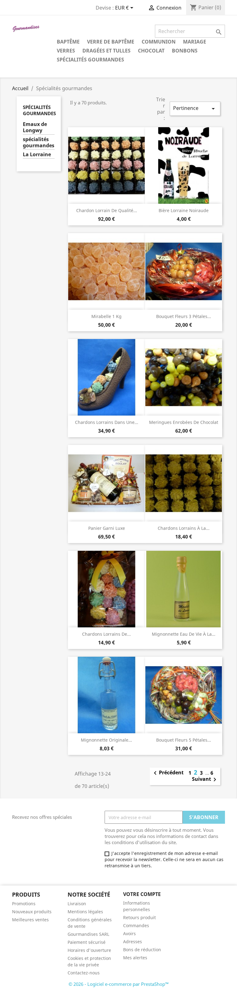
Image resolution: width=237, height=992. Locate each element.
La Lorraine (37, 154)
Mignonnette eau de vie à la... (183, 634)
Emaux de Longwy (35, 127)
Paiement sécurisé (87, 942)
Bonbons (185, 50)
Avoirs (129, 933)
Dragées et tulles (106, 50)
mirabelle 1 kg (106, 316)
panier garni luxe (106, 528)
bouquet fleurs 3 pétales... (183, 316)
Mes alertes (135, 958)
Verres (66, 50)
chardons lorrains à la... (184, 528)
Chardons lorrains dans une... (106, 422)
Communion (159, 41)
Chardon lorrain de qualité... (106, 210)
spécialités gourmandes (38, 142)
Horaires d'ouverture (89, 950)
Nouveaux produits (32, 912)
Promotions (23, 903)
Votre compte (142, 894)
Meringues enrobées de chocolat (183, 422)
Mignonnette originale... (106, 740)
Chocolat (151, 50)
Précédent (168, 773)
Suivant (205, 779)
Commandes (136, 925)
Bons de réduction (142, 949)
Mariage (194, 41)
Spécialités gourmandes (90, 59)
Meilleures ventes (30, 920)
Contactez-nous (84, 973)
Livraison (77, 903)
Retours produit (139, 917)
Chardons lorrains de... (106, 634)
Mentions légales (85, 912)
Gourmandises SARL (88, 934)
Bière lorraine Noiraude (184, 210)
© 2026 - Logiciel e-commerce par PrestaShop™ (119, 984)
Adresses (132, 941)
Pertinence (195, 108)
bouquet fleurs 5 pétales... (183, 740)
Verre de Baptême (110, 41)
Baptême (68, 41)
